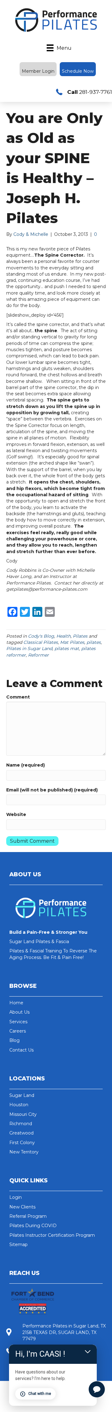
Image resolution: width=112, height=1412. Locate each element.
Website (16, 814)
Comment (18, 697)
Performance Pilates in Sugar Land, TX (64, 1326)
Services (18, 1022)
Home (16, 1003)
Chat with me (39, 1393)
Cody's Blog (41, 636)
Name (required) (25, 765)
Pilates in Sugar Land (29, 648)
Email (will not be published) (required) (52, 790)
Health (63, 636)
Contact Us (21, 1050)
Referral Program (28, 1216)
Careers (17, 1031)
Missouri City (23, 1114)
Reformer (38, 655)
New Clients (22, 1207)
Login (15, 1197)
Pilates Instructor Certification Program (52, 1235)
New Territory (24, 1152)
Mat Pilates (72, 642)
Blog (14, 1040)
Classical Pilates (40, 642)
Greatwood (21, 1133)
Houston (18, 1104)
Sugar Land (21, 1095)
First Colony (22, 1142)
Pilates (80, 636)
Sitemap (18, 1244)
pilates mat (66, 648)
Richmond (20, 1123)
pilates (93, 642)
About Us (19, 1012)
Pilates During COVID (33, 1225)
